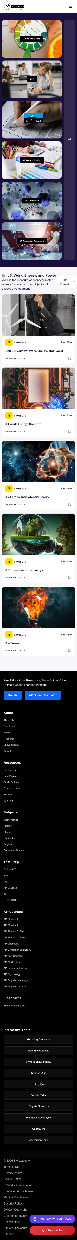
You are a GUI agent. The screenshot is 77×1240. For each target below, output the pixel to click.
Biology (8, 825)
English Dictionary (38, 1106)
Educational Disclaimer (18, 1191)
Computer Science (14, 850)
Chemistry (9, 838)
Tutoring (8, 800)
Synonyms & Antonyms (39, 1117)
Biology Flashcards (14, 1005)
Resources (10, 770)
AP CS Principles (13, 955)
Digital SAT (10, 869)
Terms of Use (12, 1166)
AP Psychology (12, 974)
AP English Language (16, 980)
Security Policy (13, 1203)
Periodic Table (39, 1095)
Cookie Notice (13, 1179)
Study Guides (11, 782)
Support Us (55, 1230)
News (7, 732)
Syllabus (8, 794)
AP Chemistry (11, 943)
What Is (8, 750)
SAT (6, 875)
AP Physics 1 (11, 919)
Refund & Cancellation (18, 1185)
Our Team (9, 726)
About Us (9, 720)
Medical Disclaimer (16, 1197)
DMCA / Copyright (15, 1209)
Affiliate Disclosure (15, 1228)
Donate (13, 695)
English (8, 844)
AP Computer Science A (17, 949)
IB (5, 893)
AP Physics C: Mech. (15, 931)
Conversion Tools (38, 1139)
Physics (8, 832)
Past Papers (10, 776)
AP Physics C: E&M (14, 937)
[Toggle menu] (70, 6)
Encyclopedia (11, 744)
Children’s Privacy (15, 1215)
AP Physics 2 (11, 925)
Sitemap (9, 1234)
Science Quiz (38, 1072)
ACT (6, 881)
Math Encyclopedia (38, 1050)
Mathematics (11, 819)
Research (9, 738)
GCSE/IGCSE (11, 900)
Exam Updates (12, 788)
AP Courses (10, 887)
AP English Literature (15, 986)
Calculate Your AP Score (55, 1219)
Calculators (38, 1128)
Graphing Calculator (38, 1039)
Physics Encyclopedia (38, 1061)
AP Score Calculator (43, 695)
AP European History (15, 968)
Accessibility (12, 1221)
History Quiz (38, 1084)
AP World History (13, 962)
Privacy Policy (13, 1172)
